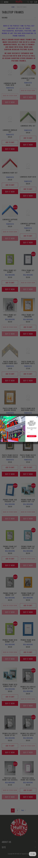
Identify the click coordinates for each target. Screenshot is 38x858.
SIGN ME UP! (32, 436)
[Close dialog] (37, 417)
